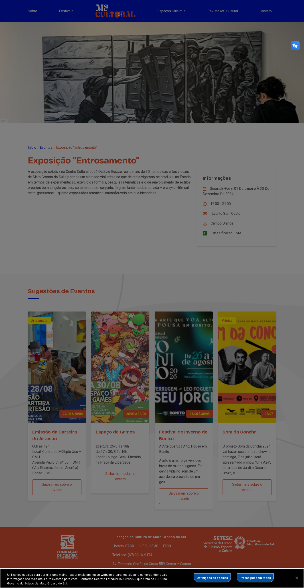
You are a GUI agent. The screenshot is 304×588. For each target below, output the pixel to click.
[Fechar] (297, 578)
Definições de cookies (212, 577)
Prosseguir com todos (255, 577)
